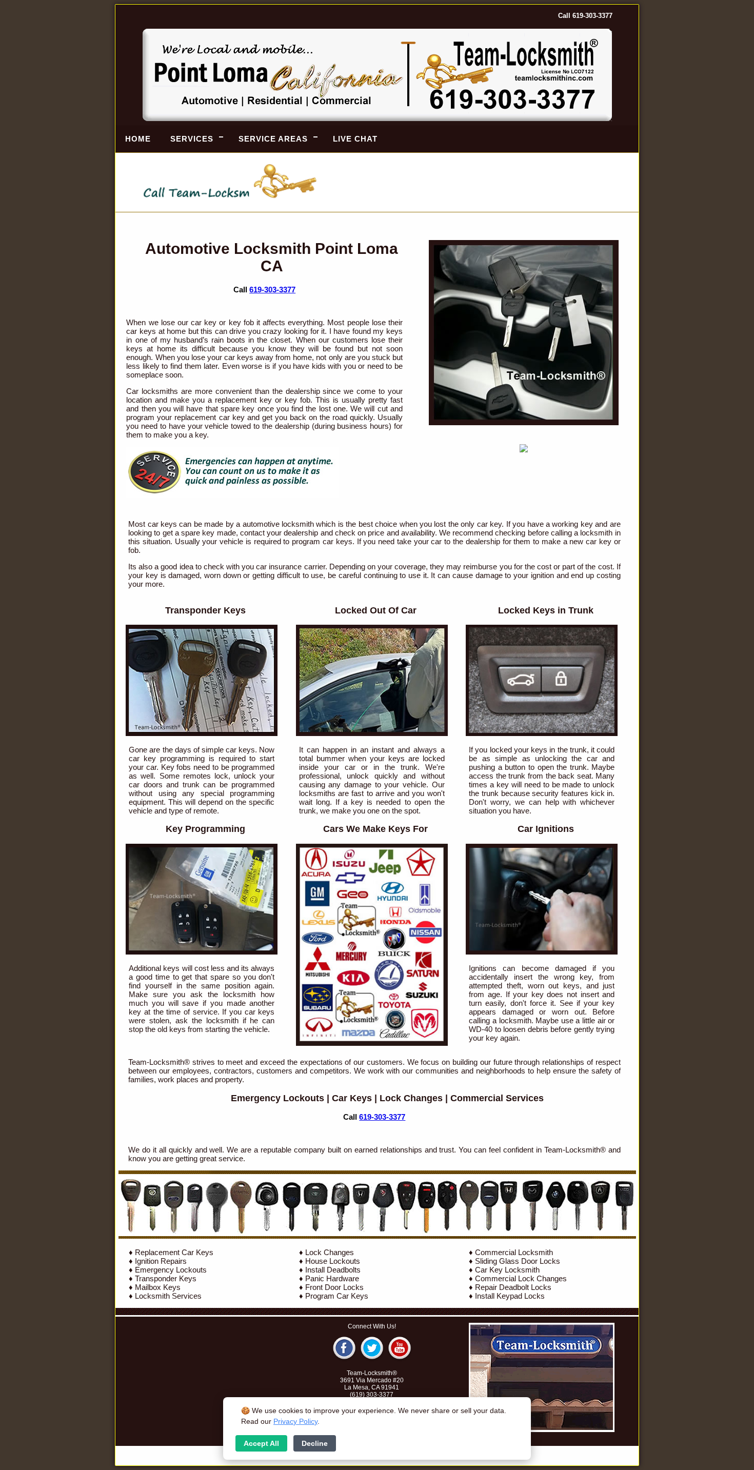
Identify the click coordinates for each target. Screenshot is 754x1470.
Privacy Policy (295, 1421)
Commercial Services (497, 1098)
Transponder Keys (165, 1278)
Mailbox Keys (158, 1287)
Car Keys (352, 1098)
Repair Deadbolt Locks (513, 1287)
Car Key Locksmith (507, 1269)
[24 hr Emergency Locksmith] (232, 494)
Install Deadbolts (333, 1269)
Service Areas (273, 138)
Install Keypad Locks (510, 1296)
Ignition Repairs (161, 1261)
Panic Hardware (332, 1278)
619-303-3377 (272, 289)
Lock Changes (411, 1098)
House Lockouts (332, 1261)
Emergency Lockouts (277, 1098)
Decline (315, 1443)
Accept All (261, 1443)
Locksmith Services (168, 1296)
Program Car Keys (336, 1296)
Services (191, 138)
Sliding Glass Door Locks (517, 1261)
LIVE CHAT (355, 138)
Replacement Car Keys (174, 1252)
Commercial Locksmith (514, 1252)
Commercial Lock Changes (521, 1278)
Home (138, 138)
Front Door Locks (334, 1287)
